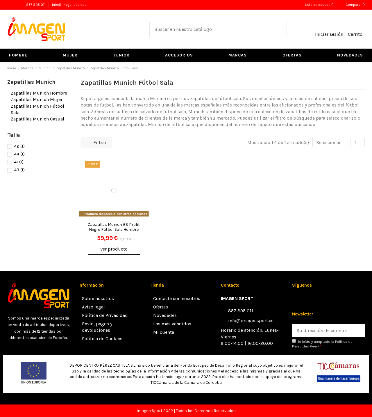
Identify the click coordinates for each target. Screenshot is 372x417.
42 (19, 146)
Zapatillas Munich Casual (37, 119)
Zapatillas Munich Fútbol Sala (37, 109)
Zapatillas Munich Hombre (39, 93)
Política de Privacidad (105, 315)
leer (314, 346)
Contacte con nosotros (176, 298)
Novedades (165, 315)
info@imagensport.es (69, 5)
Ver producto (114, 249)
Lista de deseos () (319, 5)
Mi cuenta (163, 332)
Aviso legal (93, 307)
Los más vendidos (172, 323)
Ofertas (160, 307)
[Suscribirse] (358, 330)
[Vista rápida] (139, 192)
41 (19, 161)
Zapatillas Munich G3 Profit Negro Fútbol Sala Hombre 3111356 (114, 229)
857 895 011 (36, 5)
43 (19, 169)
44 (19, 154)
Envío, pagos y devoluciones (97, 327)
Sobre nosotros (98, 298)
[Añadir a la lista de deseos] (139, 170)
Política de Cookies (102, 338)
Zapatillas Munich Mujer (36, 99)
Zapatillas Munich (31, 82)
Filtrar (99, 142)
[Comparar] (139, 181)
